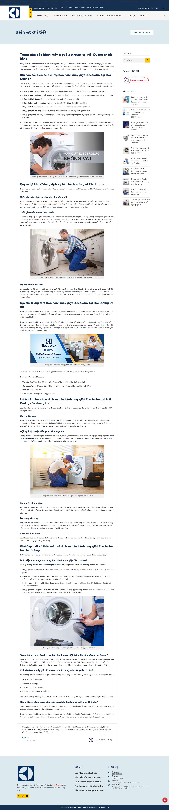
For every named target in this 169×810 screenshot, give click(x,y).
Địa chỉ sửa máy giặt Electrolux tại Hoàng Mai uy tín (139, 191)
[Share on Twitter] (27, 740)
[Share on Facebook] (23, 740)
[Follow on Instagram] (19, 796)
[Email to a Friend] (30, 740)
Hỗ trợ (163, 8)
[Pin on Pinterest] (33, 740)
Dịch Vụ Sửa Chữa (81, 16)
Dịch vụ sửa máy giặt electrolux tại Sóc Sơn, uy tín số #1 (140, 160)
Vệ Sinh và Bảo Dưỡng (109, 16)
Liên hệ (144, 16)
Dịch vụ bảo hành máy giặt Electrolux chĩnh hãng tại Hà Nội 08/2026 (139, 126)
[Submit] (147, 60)
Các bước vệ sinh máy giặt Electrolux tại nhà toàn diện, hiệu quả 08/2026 (139, 100)
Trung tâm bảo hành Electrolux (64, 408)
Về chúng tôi (60, 16)
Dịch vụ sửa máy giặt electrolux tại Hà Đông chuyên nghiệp (140, 181)
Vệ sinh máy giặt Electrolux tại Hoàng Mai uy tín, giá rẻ (139, 171)
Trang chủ (42, 16)
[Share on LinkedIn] (37, 740)
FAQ (157, 8)
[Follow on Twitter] (23, 796)
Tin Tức (131, 16)
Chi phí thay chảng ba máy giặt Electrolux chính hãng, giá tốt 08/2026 (139, 139)
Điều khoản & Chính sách (145, 8)
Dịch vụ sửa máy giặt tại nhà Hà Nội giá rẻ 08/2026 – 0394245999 (140, 113)
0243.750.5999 (51, 8)
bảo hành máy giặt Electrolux (51, 564)
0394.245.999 (39, 8)
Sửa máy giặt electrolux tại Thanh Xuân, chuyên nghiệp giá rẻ (140, 202)
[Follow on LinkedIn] (27, 796)
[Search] (164, 16)
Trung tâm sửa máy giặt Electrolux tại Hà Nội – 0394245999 (140, 150)
